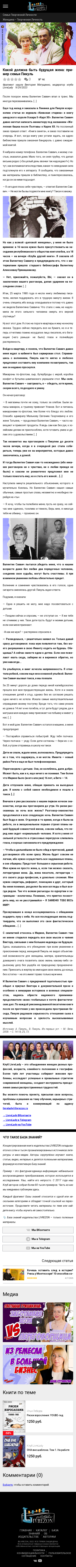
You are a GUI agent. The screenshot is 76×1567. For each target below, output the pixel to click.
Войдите (8, 1484)
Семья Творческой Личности (20, 14)
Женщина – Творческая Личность (23, 19)
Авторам (49, 1536)
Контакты (46, 1556)
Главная (26, 1530)
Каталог (42, 1530)
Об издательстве (32, 1535)
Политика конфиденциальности (31, 1551)
